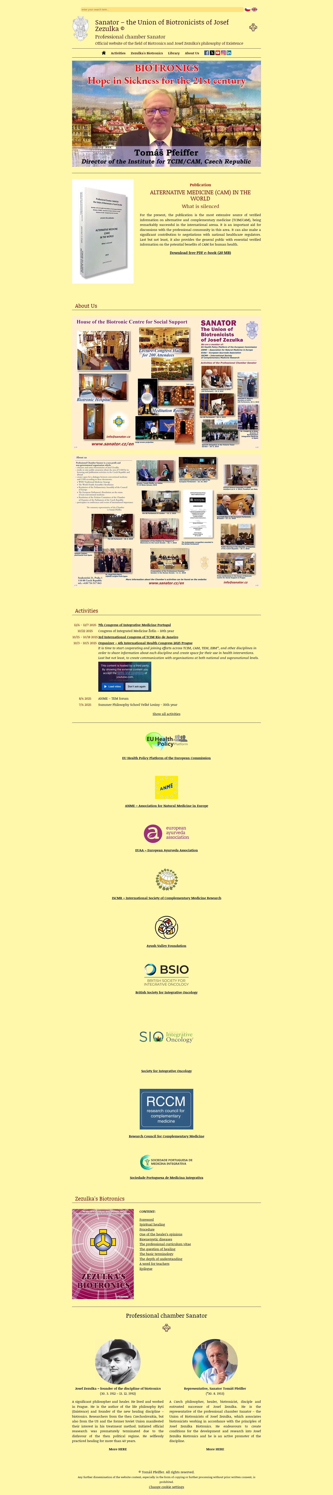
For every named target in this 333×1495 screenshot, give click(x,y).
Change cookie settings (166, 1486)
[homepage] (104, 53)
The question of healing (157, 1249)
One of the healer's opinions (161, 1234)
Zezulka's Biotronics (147, 53)
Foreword (147, 1219)
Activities (118, 53)
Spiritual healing (152, 1224)
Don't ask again (137, 686)
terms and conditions (130, 673)
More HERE (118, 1449)
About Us (192, 53)
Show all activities (166, 713)
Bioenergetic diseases (156, 1239)
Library (174, 53)
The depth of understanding (161, 1258)
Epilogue (146, 1268)
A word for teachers (154, 1263)
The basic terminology (156, 1253)
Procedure (147, 1229)
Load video (114, 686)
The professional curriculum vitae (165, 1244)
